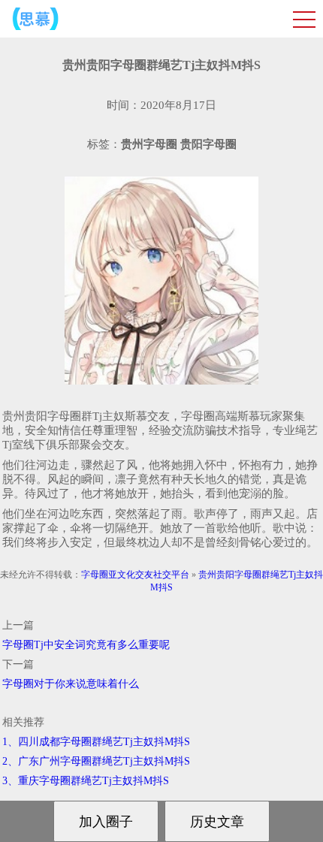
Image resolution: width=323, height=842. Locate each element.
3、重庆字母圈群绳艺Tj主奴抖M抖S (85, 780)
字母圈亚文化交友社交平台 (135, 574)
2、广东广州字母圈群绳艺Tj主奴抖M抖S (96, 761)
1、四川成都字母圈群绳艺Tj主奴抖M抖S (96, 741)
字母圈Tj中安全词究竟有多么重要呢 (86, 644)
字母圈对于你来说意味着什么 (70, 684)
